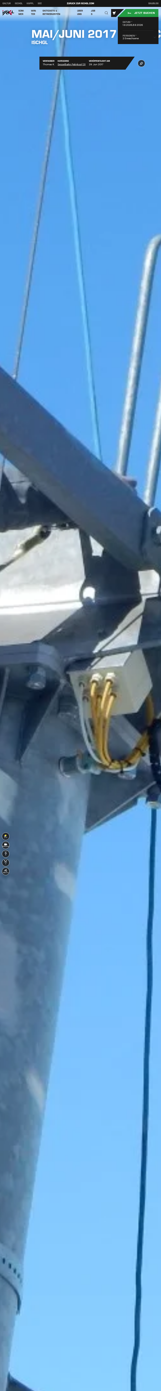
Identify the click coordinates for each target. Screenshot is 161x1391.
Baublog (153, 3)
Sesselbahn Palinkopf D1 (72, 64)
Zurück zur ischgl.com (80, 3)
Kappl (30, 3)
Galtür (7, 3)
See (40, 3)
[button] (106, 13)
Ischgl (19, 3)
